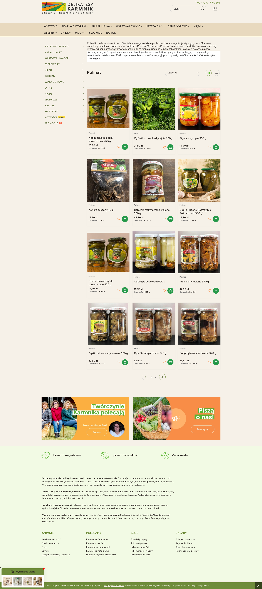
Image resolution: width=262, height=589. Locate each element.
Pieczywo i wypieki (57, 46)
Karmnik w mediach (95, 543)
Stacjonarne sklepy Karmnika (56, 554)
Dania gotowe (54, 81)
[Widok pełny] (217, 73)
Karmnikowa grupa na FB (98, 547)
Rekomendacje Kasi (140, 554)
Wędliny (50, 76)
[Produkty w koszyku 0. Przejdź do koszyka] (215, 8)
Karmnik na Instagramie (97, 551)
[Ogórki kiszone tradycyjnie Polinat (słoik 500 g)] (199, 180)
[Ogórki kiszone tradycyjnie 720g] (154, 109)
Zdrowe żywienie (139, 543)
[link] (85, 418)
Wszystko (51, 111)
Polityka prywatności (186, 539)
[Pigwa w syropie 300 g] (199, 109)
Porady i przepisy (139, 539)
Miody (48, 93)
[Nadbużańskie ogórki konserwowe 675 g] (108, 109)
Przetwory (52, 64)
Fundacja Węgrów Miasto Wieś (101, 554)
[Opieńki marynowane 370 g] (154, 324)
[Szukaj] (202, 8)
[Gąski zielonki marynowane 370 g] (108, 324)
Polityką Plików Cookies (114, 585)
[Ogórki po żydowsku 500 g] (154, 252)
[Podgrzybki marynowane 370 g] (199, 324)
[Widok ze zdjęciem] (209, 73)
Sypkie (48, 87)
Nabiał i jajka (53, 52)
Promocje (51, 123)
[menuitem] (51, 26)
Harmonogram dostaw (187, 551)
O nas (44, 547)
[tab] (82, 437)
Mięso (48, 70)
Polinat (92, 133)
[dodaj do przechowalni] (119, 147)
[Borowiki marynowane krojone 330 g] (154, 180)
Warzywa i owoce (57, 58)
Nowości (51, 117)
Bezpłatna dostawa (185, 547)
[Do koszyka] (125, 147)
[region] (85, 418)
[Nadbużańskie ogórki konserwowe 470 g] (108, 252)
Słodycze (51, 99)
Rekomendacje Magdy (142, 551)
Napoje (49, 105)
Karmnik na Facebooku (97, 539)
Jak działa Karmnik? (51, 539)
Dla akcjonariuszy (50, 543)
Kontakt (45, 551)
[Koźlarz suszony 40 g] (108, 180)
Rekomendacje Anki (140, 547)
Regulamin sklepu (184, 543)
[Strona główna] (68, 8)
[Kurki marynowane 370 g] (199, 252)
